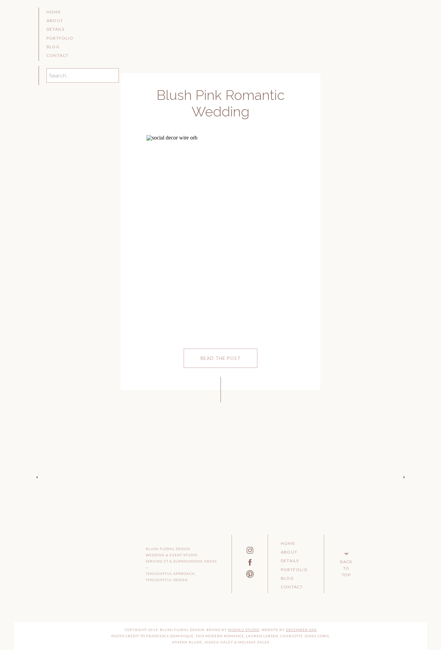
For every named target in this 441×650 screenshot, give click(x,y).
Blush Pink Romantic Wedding (220, 103)
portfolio (60, 38)
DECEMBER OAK (301, 630)
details (55, 29)
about (55, 20)
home (54, 11)
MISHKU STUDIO (243, 630)
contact (58, 55)
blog (53, 46)
